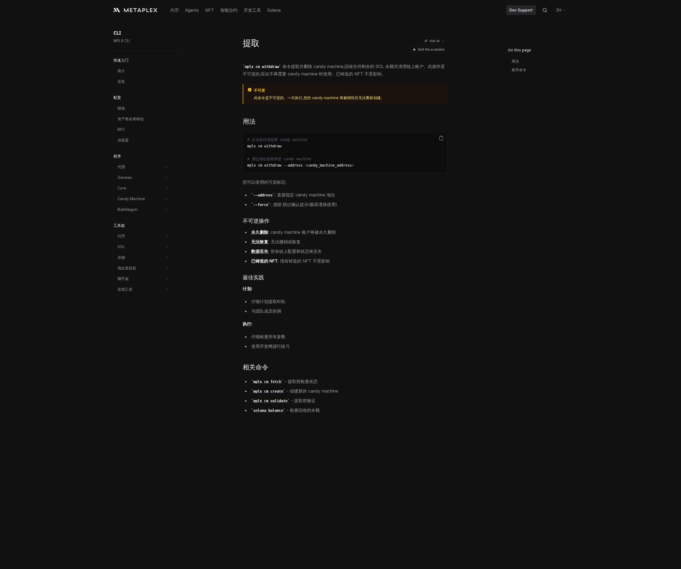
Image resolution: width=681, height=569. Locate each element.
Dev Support (521, 10)
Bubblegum (127, 209)
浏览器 (123, 140)
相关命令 (519, 69)
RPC (121, 129)
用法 (515, 61)
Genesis (124, 177)
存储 (121, 257)
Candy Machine (131, 198)
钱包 (121, 108)
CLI (117, 33)
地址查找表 (126, 268)
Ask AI (434, 41)
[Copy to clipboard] (441, 138)
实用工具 (124, 289)
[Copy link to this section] (260, 122)
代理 (121, 166)
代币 (121, 236)
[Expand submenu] (166, 167)
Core (121, 188)
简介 (121, 70)
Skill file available (431, 49)
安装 (121, 81)
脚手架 (123, 278)
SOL (121, 246)
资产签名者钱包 (130, 118)
